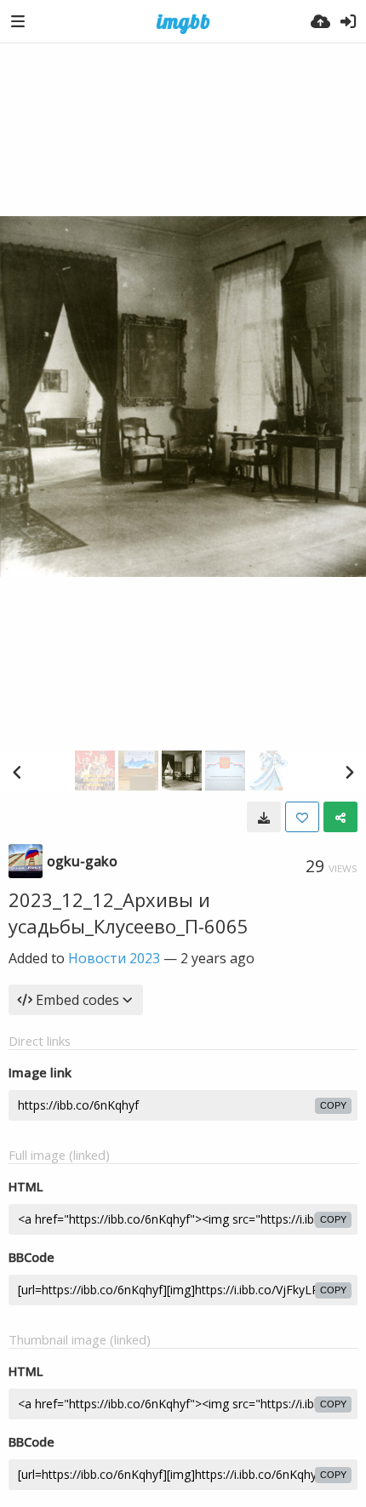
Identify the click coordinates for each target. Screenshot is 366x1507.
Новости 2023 (114, 958)
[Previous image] (17, 772)
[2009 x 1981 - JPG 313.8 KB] (264, 817)
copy (333, 1105)
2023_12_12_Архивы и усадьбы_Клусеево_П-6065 (129, 913)
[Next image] (349, 772)
